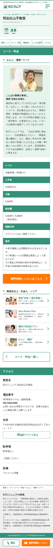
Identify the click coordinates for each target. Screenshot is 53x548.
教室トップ (5, 43)
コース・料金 (16, 43)
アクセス (47, 43)
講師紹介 (26, 43)
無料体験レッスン (38, 543)
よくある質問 (37, 43)
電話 (12, 543)
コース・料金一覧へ (26, 356)
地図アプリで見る (28, 435)
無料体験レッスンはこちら (26, 278)
